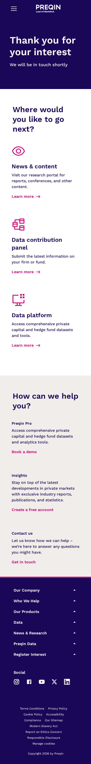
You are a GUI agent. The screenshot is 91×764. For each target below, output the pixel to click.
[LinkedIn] (67, 681)
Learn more (23, 196)
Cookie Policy (33, 714)
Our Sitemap (54, 720)
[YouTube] (42, 681)
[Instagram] (16, 681)
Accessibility (55, 714)
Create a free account (32, 509)
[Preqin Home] (48, 9)
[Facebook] (29, 681)
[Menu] (13, 8)
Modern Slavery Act (44, 726)
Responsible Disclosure (43, 737)
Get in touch (24, 562)
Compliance (32, 720)
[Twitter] (54, 681)
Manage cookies (44, 743)
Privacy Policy (57, 708)
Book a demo (24, 451)
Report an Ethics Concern (43, 732)
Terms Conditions (32, 708)
